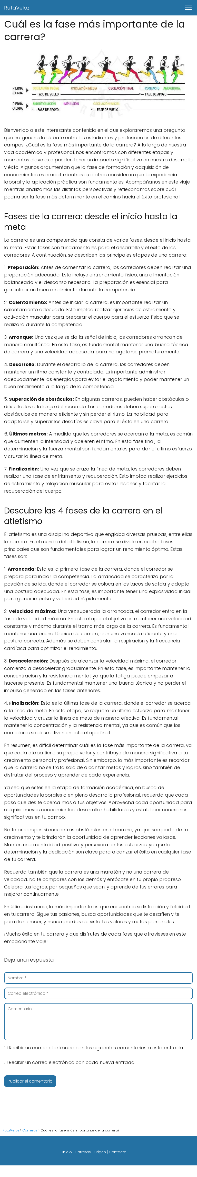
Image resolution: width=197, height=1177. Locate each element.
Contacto (117, 1152)
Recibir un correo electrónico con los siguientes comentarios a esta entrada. (96, 1047)
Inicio (67, 1152)
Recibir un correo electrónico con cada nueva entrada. (72, 1062)
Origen (100, 1152)
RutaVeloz (16, 7)
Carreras (83, 1152)
